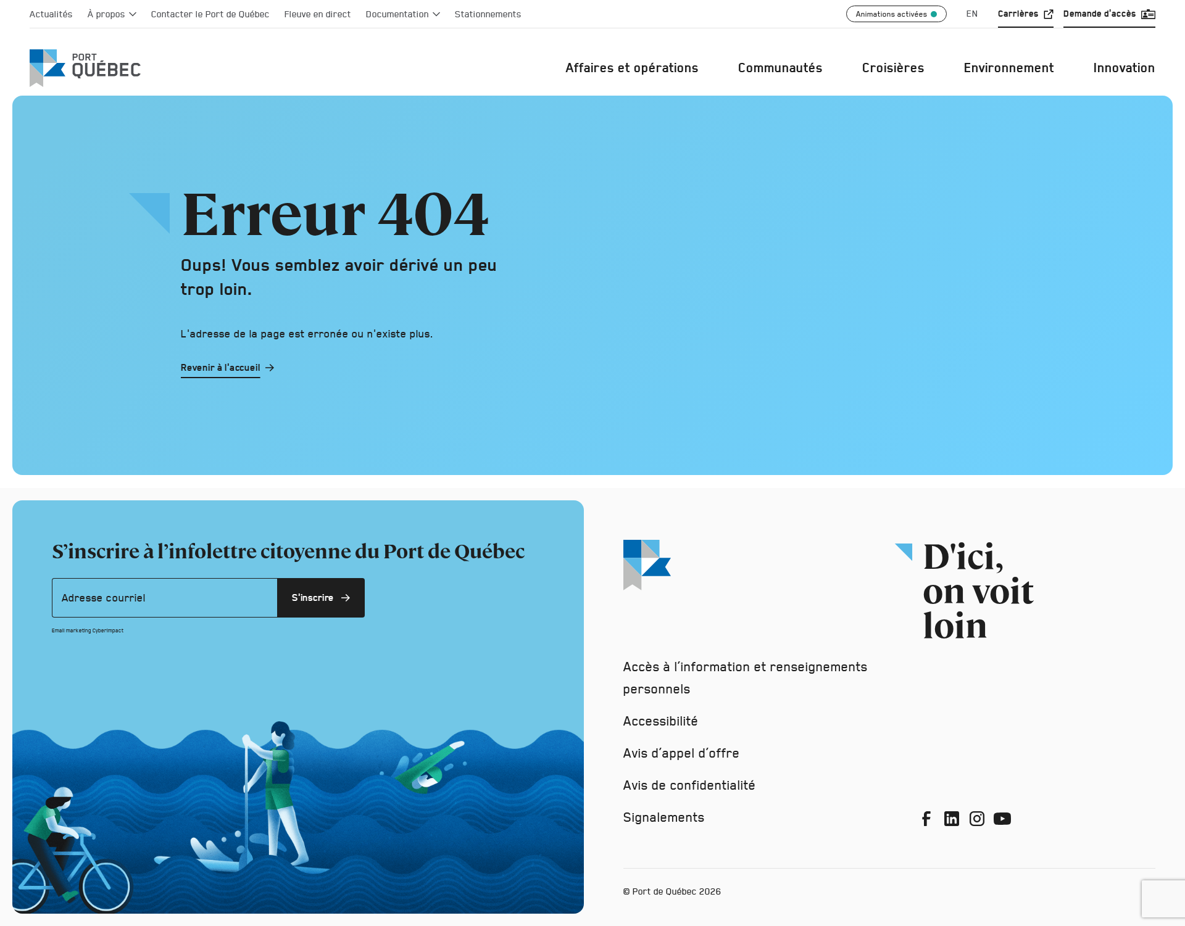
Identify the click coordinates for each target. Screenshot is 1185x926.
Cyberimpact (108, 630)
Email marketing (71, 630)
